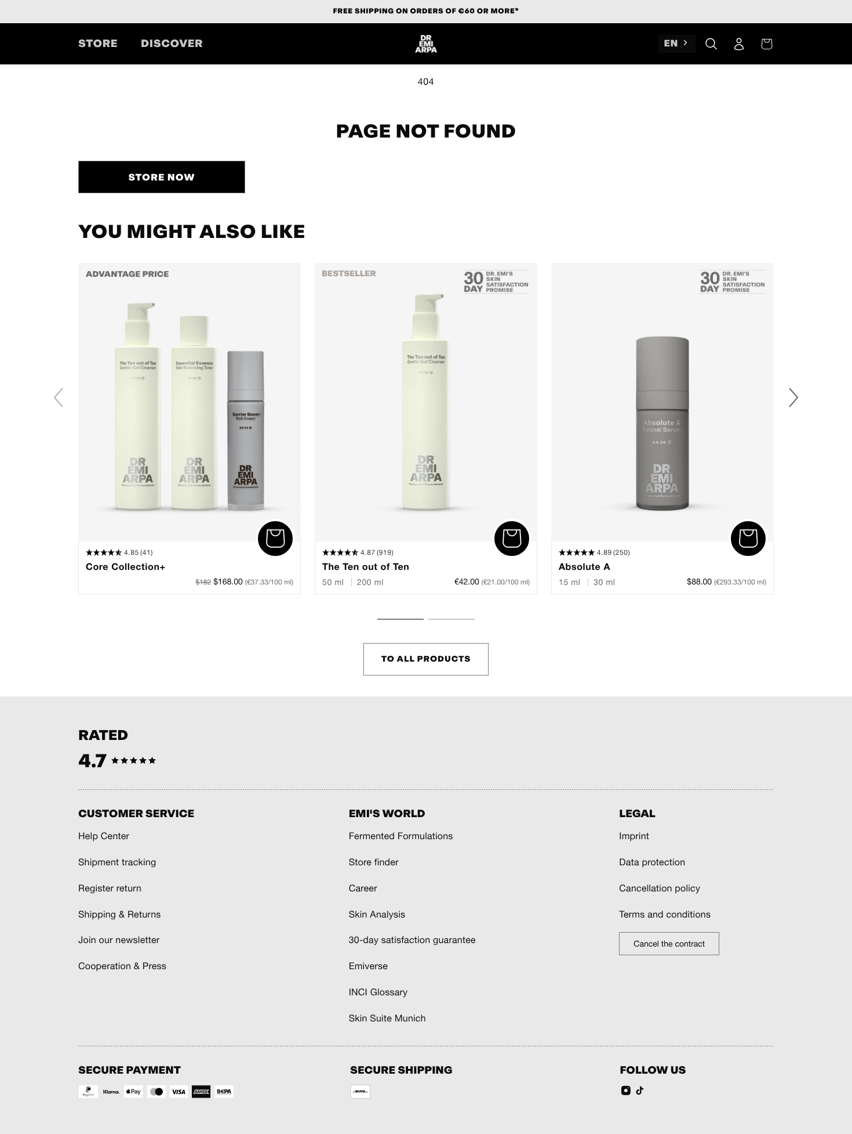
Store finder (374, 862)
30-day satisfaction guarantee (412, 940)
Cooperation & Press (122, 966)
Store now (161, 177)
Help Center (103, 836)
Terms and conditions (665, 914)
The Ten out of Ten (365, 567)
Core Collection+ (126, 567)
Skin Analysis (377, 914)
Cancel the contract (669, 943)
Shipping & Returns (119, 914)
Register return (109, 888)
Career (363, 888)
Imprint (634, 836)
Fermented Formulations (401, 836)
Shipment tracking (117, 862)
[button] (711, 44)
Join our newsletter (118, 940)
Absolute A (584, 567)
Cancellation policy (659, 888)
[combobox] (677, 44)
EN (671, 43)
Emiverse (368, 966)
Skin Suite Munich (387, 1018)
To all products (426, 659)
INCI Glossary (378, 992)
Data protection (652, 862)
